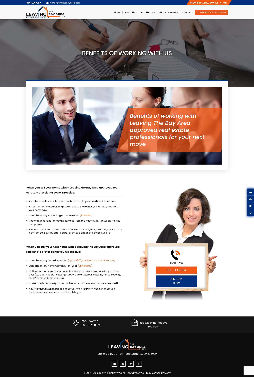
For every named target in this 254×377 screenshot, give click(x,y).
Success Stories (168, 12)
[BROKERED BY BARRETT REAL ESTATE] (45, 9)
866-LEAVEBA (176, 270)
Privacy (166, 373)
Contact (187, 12)
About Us (130, 12)
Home (117, 12)
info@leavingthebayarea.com (65, 2)
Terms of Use (153, 373)
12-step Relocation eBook (211, 12)
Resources (147, 12)
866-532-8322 (176, 281)
